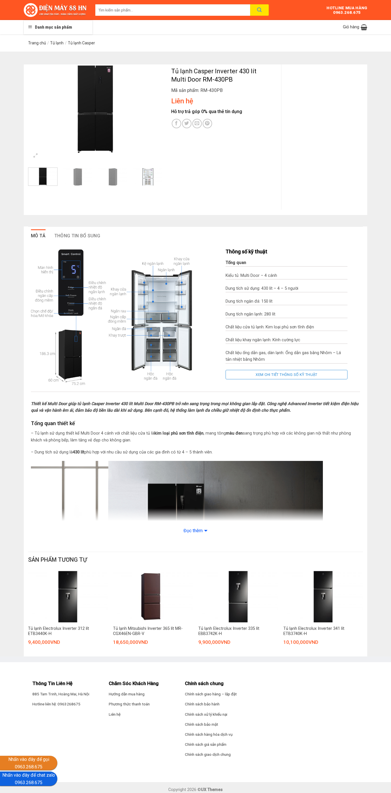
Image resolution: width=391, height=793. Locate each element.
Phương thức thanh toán (129, 704)
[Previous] (38, 109)
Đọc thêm (193, 530)
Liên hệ (115, 714)
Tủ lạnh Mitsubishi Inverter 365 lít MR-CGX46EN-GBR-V (148, 631)
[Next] (152, 109)
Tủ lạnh (57, 43)
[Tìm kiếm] (259, 10)
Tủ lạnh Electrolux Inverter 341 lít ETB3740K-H (313, 631)
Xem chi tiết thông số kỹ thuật (286, 374)
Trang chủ (37, 43)
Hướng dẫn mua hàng (127, 694)
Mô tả (38, 235)
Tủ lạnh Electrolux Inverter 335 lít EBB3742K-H (228, 631)
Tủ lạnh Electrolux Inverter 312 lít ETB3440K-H (58, 631)
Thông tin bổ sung (77, 235)
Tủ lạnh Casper (81, 43)
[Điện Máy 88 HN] (55, 10)
